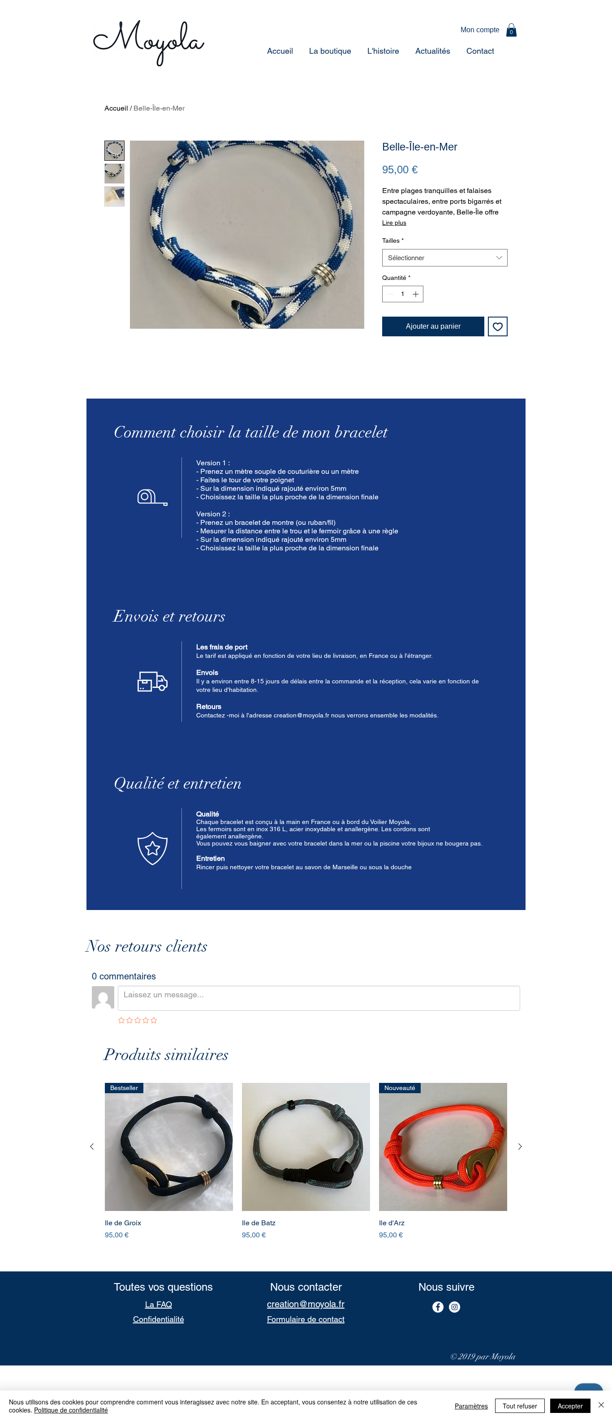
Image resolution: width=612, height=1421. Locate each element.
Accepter (570, 1405)
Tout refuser (520, 1405)
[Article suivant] (520, 1146)
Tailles (393, 240)
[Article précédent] (91, 1146)
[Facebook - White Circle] (438, 1307)
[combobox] (445, 257)
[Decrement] (389, 294)
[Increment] (416, 294)
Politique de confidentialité (71, 1409)
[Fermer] (601, 1406)
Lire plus (394, 222)
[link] (511, 30)
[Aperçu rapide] (306, 1147)
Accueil (116, 108)
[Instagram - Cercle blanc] (454, 1307)
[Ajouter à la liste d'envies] (498, 326)
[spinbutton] (403, 294)
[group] (306, 1173)
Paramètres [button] (471, 1405)
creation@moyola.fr (301, 715)
